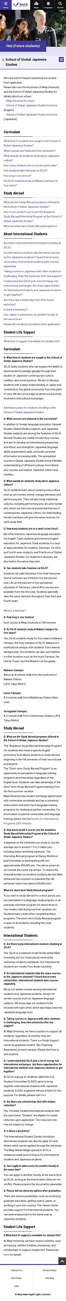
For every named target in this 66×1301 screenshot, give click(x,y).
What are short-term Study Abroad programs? (30, 226)
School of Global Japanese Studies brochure (31, 105)
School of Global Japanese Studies (26, 62)
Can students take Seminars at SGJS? (26, 170)
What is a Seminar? (15, 610)
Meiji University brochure (20, 100)
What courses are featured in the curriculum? (30, 150)
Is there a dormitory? (15, 309)
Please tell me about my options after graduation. (32, 324)
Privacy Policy (49, 1270)
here (43, 1095)
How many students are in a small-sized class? (30, 165)
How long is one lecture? (18, 175)
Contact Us (16, 1270)
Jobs (16, 1286)
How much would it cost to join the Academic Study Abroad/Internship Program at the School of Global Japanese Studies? (33, 217)
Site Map (49, 1278)
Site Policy (16, 1278)
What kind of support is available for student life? (32, 341)
